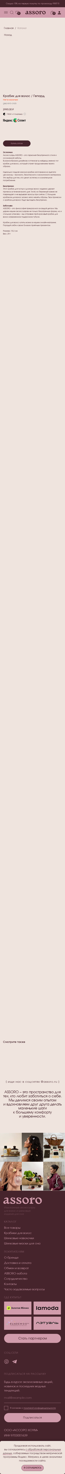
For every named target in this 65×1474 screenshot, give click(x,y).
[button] (32, 1338)
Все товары (12, 1227)
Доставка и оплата (17, 1263)
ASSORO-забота (15, 1273)
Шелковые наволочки (19, 1238)
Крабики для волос (18, 1233)
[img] (47, 1323)
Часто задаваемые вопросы (24, 1289)
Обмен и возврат (16, 1268)
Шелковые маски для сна (22, 1243)
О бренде (11, 1257)
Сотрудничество (15, 1278)
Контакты (10, 1284)
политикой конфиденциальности (40, 1408)
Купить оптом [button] (17, 143)
